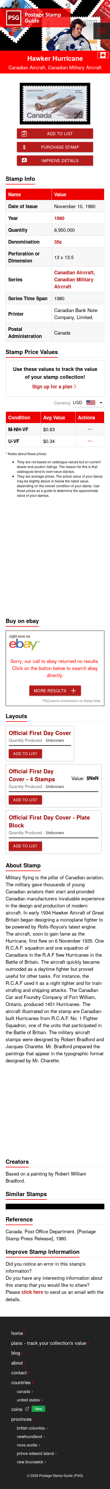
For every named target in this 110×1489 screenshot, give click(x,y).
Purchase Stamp (60, 147)
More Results (50, 690)
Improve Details (60, 160)
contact (19, 1372)
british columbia (31, 1428)
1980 (59, 218)
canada (23, 1391)
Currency (62, 403)
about (17, 1362)
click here (32, 1291)
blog (15, 1352)
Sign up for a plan (52, 386)
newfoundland (29, 1436)
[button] (90, 429)
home (17, 1332)
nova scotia (27, 1445)
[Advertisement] (55, 556)
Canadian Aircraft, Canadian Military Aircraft (74, 279)
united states (28, 1400)
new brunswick (30, 1461)
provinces (21, 1418)
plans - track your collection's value (48, 1342)
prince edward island (35, 1453)
